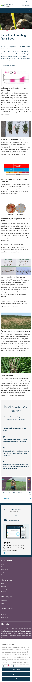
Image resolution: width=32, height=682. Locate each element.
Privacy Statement (8, 665)
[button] (16, 510)
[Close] (30, 641)
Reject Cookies (16, 674)
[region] (16, 660)
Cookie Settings (16, 669)
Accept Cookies (16, 679)
